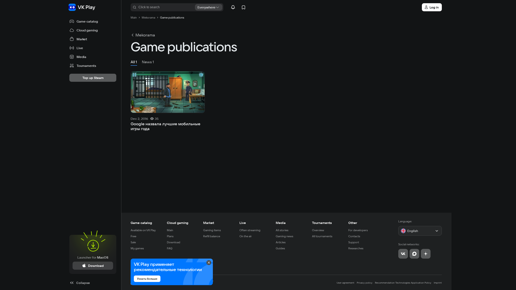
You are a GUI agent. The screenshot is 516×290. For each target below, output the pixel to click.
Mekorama (145, 35)
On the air (245, 236)
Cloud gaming (177, 223)
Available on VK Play (143, 230)
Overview (318, 230)
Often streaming (249, 230)
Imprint (438, 282)
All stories (282, 230)
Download (173, 242)
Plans (170, 236)
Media (281, 223)
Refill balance (211, 236)
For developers (358, 230)
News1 (148, 62)
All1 (134, 62)
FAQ (169, 248)
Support (353, 242)
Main (170, 230)
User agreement (345, 282)
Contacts (354, 236)
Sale (133, 242)
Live (242, 223)
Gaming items (212, 230)
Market (208, 223)
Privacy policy (364, 282)
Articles (281, 242)
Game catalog (141, 223)
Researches (355, 248)
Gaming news (284, 236)
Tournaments (322, 223)
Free (133, 236)
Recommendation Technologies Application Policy (403, 282)
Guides (280, 248)
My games (137, 248)
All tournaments (322, 236)
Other (352, 223)
